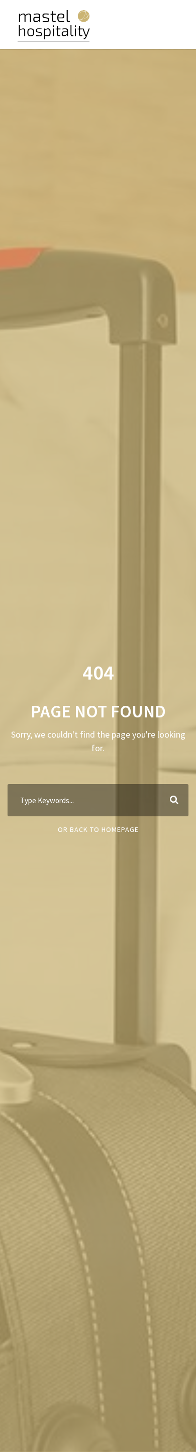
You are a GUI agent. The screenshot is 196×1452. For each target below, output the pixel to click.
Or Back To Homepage (98, 829)
